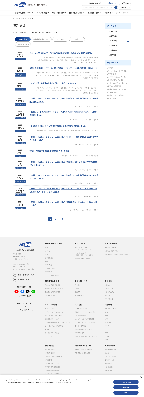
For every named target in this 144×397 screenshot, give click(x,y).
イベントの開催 (51, 304)
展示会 (47, 329)
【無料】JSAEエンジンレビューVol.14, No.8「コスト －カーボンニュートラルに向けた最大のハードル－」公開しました (63, 190)
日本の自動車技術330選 (52, 285)
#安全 (109, 92)
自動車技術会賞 (50, 349)
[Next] (63, 219)
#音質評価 (120, 95)
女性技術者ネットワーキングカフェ (86, 329)
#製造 (109, 86)
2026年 (113, 31)
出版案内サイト (109, 360)
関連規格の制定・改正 (84, 345)
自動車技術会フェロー (52, 363)
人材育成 (78, 304)
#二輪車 (122, 83)
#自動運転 (110, 74)
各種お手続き (49, 272)
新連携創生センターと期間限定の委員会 (117, 254)
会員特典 (77, 292)
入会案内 (77, 285)
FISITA (107, 336)
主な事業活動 (49, 258)
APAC (106, 340)
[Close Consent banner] (141, 377)
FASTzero (108, 322)
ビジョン (48, 251)
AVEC (106, 319)
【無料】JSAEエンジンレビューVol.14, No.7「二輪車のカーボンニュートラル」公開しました (63, 203)
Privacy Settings (126, 382)
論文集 (107, 353)
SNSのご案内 (109, 299)
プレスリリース (109, 288)
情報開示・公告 (50, 268)
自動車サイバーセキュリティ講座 (85, 312)
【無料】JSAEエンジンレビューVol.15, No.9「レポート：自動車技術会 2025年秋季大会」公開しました (63, 100)
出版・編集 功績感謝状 (52, 370)
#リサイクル (111, 83)
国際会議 (108, 304)
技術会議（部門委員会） (112, 251)
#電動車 (110, 95)
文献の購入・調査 (110, 356)
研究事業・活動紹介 (111, 247)
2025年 (113, 36)
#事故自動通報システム (115, 89)
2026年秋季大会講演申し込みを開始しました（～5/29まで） (53, 83)
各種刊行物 (108, 370)
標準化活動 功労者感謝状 (52, 367)
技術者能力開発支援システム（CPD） (86, 336)
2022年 (113, 50)
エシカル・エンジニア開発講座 (84, 319)
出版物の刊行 (110, 345)
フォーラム (48, 336)
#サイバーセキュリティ (115, 77)
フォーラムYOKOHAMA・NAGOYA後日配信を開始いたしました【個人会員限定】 (61, 53)
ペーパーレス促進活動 (52, 275)
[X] (27, 291)
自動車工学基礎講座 (81, 309)
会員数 (77, 288)
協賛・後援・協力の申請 (82, 258)
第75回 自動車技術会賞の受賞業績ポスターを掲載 (49, 151)
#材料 (109, 68)
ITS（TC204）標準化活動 (82, 353)
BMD (106, 333)
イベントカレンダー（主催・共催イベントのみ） (84, 248)
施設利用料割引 (80, 295)
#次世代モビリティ (113, 80)
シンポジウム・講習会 (52, 333)
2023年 (113, 45)
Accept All (126, 392)
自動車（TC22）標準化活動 (83, 349)
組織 (46, 261)
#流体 (116, 92)
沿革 (46, 254)
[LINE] (33, 291)
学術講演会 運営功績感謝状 (53, 374)
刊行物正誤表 (109, 367)
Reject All (126, 387)
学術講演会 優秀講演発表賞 (53, 356)
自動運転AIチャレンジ (52, 319)
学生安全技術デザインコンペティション (57, 322)
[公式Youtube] (16, 291)
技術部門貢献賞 (50, 353)
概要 (46, 247)
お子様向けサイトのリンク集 (54, 288)
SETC (106, 312)
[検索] (115, 7)
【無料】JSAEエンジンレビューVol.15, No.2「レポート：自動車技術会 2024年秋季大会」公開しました (63, 177)
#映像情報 (110, 98)
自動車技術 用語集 (51, 295)
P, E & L (107, 315)
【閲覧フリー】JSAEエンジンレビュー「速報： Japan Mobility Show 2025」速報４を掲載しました (63, 113)
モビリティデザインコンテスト (54, 312)
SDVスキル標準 (79, 333)
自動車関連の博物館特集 (52, 292)
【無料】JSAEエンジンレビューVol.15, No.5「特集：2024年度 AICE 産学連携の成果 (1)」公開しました (63, 163)
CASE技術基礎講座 (80, 315)
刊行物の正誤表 (109, 292)
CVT (106, 329)
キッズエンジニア (50, 309)
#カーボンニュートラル (115, 71)
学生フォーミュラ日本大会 (53, 315)
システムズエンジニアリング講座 (85, 322)
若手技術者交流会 (80, 326)
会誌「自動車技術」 (111, 349)
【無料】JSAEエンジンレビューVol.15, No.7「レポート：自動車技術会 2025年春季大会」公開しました (63, 138)
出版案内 (107, 295)
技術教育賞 (48, 360)
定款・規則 (48, 265)
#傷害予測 (117, 86)
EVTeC (107, 326)
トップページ (20, 18)
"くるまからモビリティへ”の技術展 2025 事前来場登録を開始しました (57, 126)
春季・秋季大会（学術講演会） (54, 326)
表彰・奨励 (49, 345)
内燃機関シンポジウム (112, 309)
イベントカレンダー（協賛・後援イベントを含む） (84, 254)
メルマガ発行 (109, 363)
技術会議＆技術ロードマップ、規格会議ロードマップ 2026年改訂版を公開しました (63, 68)
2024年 (113, 41)
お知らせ (107, 285)
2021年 (112, 55)
